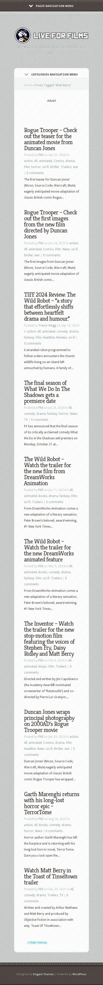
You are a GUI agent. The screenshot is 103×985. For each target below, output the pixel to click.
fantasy (29, 337)
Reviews (61, 337)
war (75, 167)
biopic (42, 666)
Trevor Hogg (47, 325)
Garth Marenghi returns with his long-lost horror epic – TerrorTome (51, 803)
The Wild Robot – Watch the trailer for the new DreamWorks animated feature (49, 550)
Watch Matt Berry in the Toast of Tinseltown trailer (50, 876)
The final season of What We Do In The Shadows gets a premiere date (47, 392)
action (28, 161)
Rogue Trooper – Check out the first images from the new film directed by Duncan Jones (50, 224)
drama (70, 161)
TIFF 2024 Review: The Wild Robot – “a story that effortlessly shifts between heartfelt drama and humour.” (50, 306)
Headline (49, 337)
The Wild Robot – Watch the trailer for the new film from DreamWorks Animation (47, 471)
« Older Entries (37, 942)
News (66, 249)
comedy (62, 331)
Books (42, 496)
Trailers (66, 167)
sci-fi (45, 167)
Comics (59, 161)
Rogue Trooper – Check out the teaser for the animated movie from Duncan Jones (50, 139)
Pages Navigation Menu (55, 6)
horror (36, 167)
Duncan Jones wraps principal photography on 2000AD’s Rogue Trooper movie (49, 721)
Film (27, 167)
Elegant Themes (43, 974)
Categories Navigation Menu (54, 74)
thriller (54, 167)
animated (45, 161)
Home (28, 85)
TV (26, 420)
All (36, 161)
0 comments (35, 173)
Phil (40, 155)
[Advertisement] (63, 110)
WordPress (79, 974)
